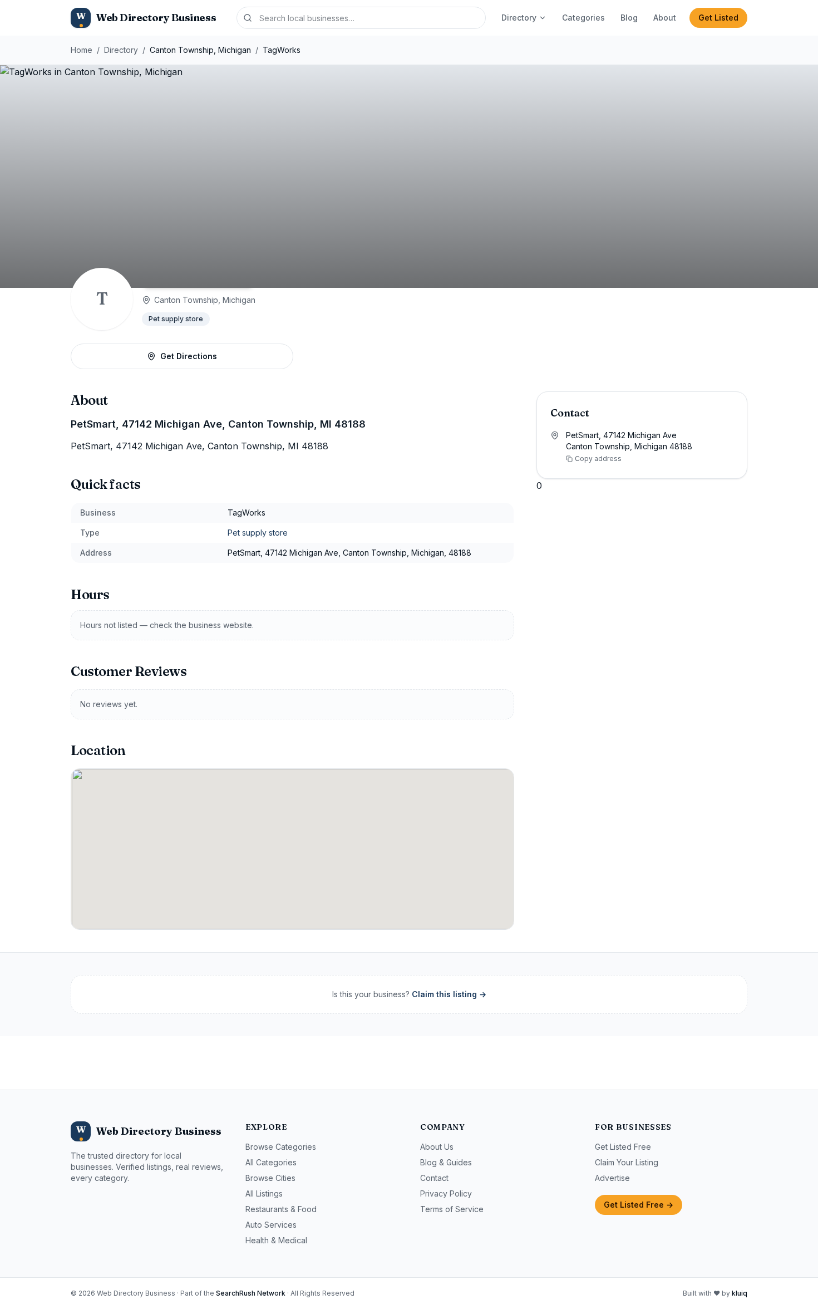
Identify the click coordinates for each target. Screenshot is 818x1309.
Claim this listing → (449, 994)
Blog (629, 17)
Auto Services (271, 1224)
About (664, 17)
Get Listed (718, 17)
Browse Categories (280, 1146)
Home (81, 50)
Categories (583, 17)
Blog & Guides (446, 1162)
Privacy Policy (446, 1193)
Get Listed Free (623, 1146)
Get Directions (188, 356)
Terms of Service (452, 1209)
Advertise (612, 1178)
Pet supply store (176, 319)
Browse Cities (270, 1178)
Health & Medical (276, 1240)
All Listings (264, 1193)
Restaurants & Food (281, 1209)
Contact (434, 1178)
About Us (437, 1146)
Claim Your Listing (626, 1162)
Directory (518, 17)
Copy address (598, 458)
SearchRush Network (250, 1293)
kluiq (739, 1293)
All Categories (271, 1162)
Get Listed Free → (638, 1204)
